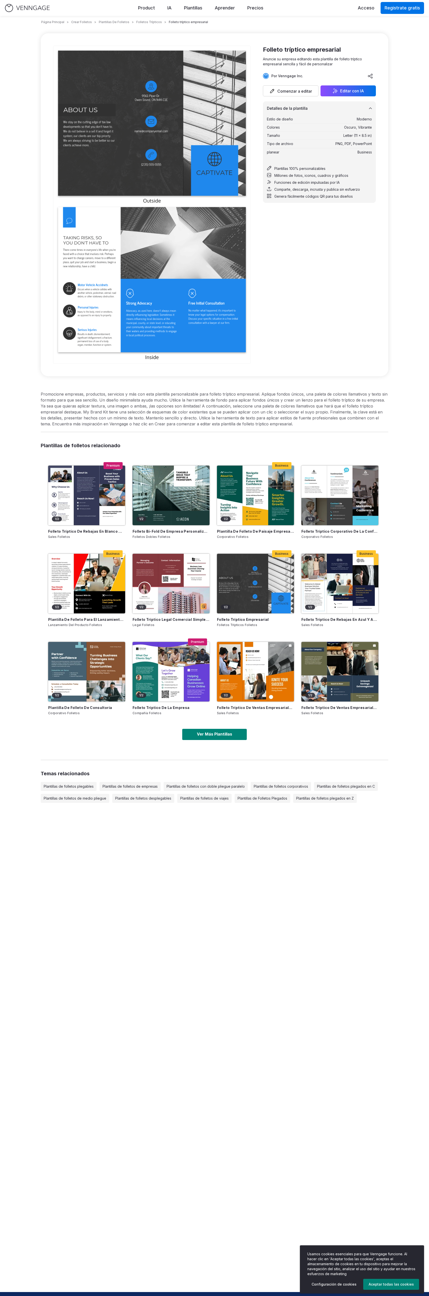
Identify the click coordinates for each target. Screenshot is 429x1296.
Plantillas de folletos (114, 22)
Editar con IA (352, 90)
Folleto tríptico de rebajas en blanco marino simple (86, 531)
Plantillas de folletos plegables (69, 786)
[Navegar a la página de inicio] (27, 8)
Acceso (366, 7)
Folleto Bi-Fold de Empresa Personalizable (171, 531)
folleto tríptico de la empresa (161, 707)
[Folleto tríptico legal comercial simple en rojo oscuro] (171, 583)
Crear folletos (81, 22)
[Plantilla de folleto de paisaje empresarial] (255, 495)
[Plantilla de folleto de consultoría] (86, 672)
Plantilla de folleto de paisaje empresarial (255, 531)
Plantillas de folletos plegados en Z (325, 798)
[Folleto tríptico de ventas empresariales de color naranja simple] (255, 672)
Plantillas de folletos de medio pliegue (75, 798)
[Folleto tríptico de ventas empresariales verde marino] (339, 672)
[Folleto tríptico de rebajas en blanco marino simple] (86, 495)
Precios (255, 7)
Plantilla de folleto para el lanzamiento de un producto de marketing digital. (86, 619)
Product (146, 7)
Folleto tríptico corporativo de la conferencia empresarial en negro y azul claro (339, 531)
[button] (291, 90)
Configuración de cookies (334, 1284)
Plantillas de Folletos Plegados (262, 798)
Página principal (52, 22)
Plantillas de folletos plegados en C (346, 786)
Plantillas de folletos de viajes (204, 798)
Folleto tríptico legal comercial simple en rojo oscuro (171, 619)
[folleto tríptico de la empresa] (171, 672)
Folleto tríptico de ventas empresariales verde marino (339, 707)
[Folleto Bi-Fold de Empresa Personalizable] (171, 495)
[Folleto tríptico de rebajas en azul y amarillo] (339, 583)
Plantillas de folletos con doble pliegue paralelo (206, 786)
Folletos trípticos (149, 22)
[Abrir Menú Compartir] (370, 76)
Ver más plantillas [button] (214, 734)
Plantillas (193, 7)
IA (169, 7)
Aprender (225, 7)
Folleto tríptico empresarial (243, 619)
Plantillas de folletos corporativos (281, 786)
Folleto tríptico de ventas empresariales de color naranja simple (255, 707)
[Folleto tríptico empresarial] (255, 583)
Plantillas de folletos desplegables (143, 798)
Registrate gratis (402, 7)
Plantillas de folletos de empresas (130, 786)
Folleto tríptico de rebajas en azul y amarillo (339, 619)
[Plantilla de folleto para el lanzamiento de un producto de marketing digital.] (86, 583)
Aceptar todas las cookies (391, 1284)
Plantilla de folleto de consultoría (80, 707)
